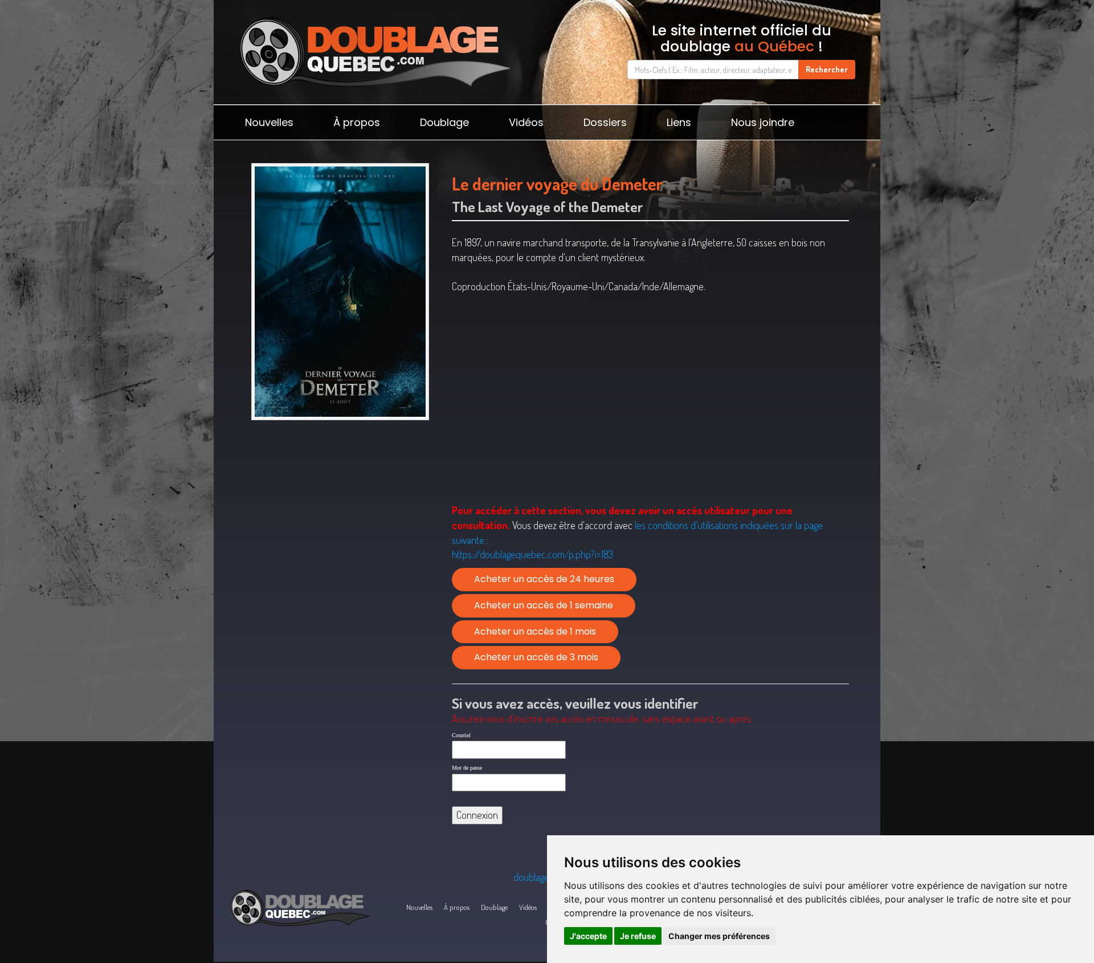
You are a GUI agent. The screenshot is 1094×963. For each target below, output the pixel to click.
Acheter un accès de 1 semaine (543, 605)
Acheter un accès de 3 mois (536, 657)
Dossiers (605, 122)
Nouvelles (269, 122)
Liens (679, 122)
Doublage (444, 122)
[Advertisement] (340, 513)
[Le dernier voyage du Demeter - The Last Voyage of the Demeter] (340, 291)
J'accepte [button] (588, 936)
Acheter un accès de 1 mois (535, 631)
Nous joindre (762, 122)
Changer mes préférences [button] (719, 936)
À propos (356, 122)
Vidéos (526, 122)
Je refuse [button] (638, 936)
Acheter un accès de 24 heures (544, 579)
